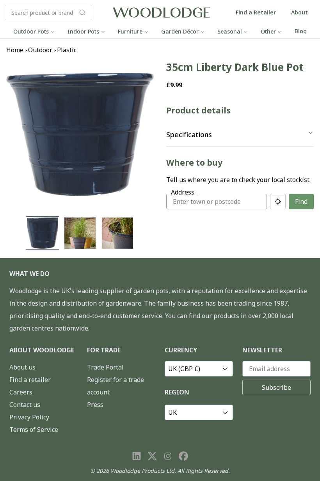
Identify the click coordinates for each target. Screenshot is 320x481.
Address (182, 192)
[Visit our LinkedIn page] (136, 456)
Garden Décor (180, 31)
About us (22, 367)
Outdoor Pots (31, 31)
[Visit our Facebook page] (183, 456)
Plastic (66, 50)
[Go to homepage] (161, 12)
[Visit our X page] (152, 456)
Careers (20, 392)
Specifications (189, 134)
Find (301, 201)
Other (268, 31)
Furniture (130, 31)
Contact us (24, 404)
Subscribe (276, 387)
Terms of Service (33, 429)
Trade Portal (105, 367)
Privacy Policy (29, 417)
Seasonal (229, 31)
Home (14, 50)
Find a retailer (30, 379)
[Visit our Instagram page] (167, 456)
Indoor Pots (83, 31)
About (299, 12)
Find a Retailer (256, 12)
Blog (301, 31)
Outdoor (40, 50)
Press (95, 404)
